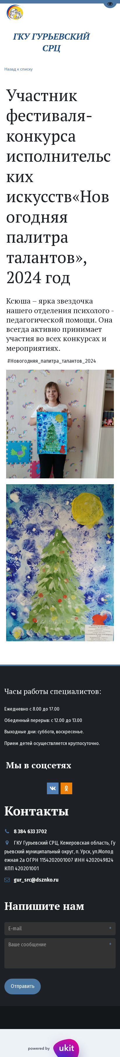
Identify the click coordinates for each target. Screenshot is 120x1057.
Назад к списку (18, 69)
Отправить (22, 986)
